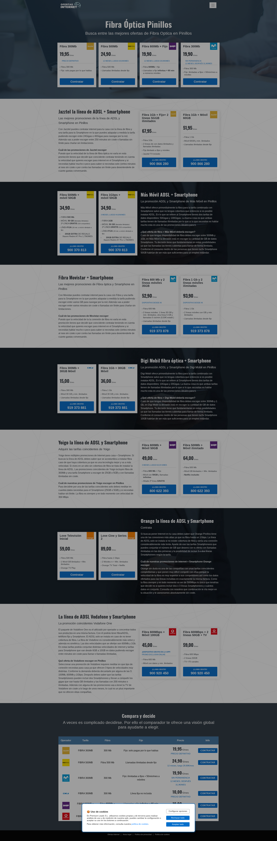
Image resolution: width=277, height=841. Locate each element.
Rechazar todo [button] (178, 818)
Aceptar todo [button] (178, 824)
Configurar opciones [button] (178, 811)
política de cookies (139, 824)
